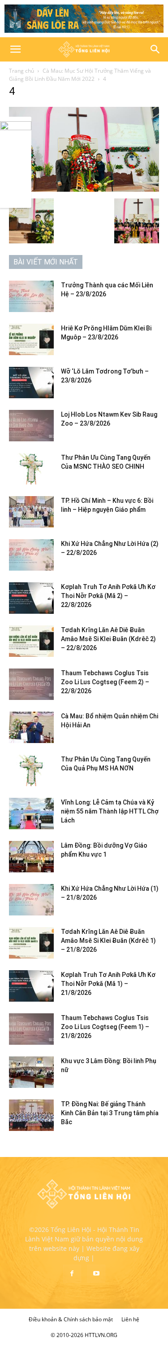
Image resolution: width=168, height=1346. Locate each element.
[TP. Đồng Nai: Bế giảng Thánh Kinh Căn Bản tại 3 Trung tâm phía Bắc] (31, 1115)
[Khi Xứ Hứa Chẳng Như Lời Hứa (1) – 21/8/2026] (31, 899)
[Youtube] (96, 1274)
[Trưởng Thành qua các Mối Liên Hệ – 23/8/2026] (31, 296)
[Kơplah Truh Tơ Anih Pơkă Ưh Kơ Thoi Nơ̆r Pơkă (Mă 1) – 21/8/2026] (31, 986)
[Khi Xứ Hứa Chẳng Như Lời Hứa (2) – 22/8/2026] (31, 555)
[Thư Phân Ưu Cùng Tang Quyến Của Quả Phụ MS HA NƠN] (31, 770)
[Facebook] (72, 1274)
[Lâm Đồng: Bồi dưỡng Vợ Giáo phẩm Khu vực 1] (31, 856)
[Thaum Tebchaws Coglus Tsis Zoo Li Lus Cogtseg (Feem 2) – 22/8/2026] (31, 684)
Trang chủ (21, 71)
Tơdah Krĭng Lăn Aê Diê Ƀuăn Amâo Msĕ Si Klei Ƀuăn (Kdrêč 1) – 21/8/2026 (108, 940)
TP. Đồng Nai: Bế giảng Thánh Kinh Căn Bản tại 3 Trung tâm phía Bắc (110, 1113)
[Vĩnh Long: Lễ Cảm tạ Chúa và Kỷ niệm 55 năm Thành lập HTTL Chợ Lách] (31, 813)
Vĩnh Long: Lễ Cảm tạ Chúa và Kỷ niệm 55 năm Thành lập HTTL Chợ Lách (110, 811)
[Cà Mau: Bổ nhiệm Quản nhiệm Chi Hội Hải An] (31, 727)
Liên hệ (130, 1319)
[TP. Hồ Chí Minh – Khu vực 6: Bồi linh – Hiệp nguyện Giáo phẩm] (31, 512)
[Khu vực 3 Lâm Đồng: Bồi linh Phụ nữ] (31, 1072)
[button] (15, 49)
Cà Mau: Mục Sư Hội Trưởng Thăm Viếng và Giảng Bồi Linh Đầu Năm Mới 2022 (80, 75)
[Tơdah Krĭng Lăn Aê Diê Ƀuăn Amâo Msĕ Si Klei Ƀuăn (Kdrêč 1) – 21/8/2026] (31, 943)
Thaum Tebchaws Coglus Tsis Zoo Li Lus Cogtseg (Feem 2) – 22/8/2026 (105, 682)
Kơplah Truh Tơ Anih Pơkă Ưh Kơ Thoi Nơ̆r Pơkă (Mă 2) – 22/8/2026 (108, 595)
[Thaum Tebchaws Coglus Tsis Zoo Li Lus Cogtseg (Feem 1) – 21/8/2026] (31, 1029)
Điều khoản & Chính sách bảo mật (71, 1319)
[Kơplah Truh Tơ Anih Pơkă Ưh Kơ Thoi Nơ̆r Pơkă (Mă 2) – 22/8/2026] (31, 598)
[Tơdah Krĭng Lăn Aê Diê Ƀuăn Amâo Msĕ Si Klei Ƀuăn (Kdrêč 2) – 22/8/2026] (31, 641)
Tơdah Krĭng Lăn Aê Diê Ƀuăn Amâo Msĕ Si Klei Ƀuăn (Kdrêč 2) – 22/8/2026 (108, 638)
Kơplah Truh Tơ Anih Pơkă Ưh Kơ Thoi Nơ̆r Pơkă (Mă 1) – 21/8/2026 (108, 983)
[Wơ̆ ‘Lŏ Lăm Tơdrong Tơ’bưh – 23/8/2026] (31, 382)
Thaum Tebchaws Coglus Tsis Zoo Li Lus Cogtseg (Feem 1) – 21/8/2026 (105, 1026)
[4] (84, 189)
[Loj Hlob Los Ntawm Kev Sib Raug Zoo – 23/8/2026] (31, 425)
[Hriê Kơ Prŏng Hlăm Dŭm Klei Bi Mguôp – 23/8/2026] (31, 339)
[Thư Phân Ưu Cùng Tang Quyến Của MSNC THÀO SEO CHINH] (31, 468)
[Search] (155, 49)
